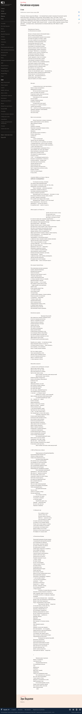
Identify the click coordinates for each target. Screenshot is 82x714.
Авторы (2, 11)
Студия (3, 126)
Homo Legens (4, 85)
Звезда (3, 36)
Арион (2, 87)
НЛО (2, 63)
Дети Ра (3, 31)
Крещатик (3, 55)
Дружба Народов (5, 34)
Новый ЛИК (4, 108)
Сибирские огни (5, 116)
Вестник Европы (5, 26)
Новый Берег (4, 68)
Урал (2, 76)
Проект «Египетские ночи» (7, 135)
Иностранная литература (7, 50)
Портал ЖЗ (3, 137)
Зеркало (3, 39)
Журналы (3, 16)
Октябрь (3, 111)
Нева (2, 57)
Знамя (2, 44)
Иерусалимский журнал (7, 47)
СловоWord (4, 119)
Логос (2, 103)
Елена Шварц (23, 2)
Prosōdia (3, 23)
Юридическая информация (76, 712)
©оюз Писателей (5, 82)
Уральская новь (5, 128)
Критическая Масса (6, 101)
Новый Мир (4, 73)
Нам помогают (28, 709)
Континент (4, 98)
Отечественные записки (7, 114)
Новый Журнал (5, 71)
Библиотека (3, 13)
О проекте (14, 709)
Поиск (2, 19)
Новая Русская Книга (6, 106)
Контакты (20, 709)
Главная (3, 8)
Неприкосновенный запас (7, 60)
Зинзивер (3, 42)
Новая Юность (5, 65)
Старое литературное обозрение (6, 122)
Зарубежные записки (6, 95)
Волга (2, 28)
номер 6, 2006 (36, 12)
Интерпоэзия (4, 52)
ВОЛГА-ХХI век (5, 90)
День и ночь (4, 93)
